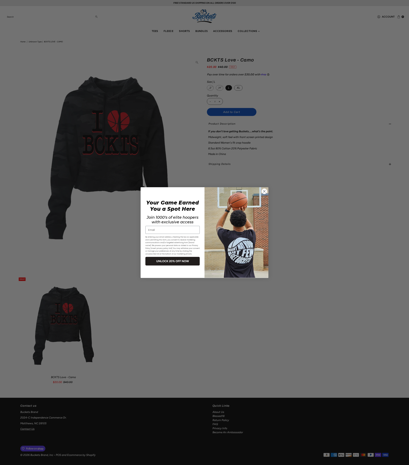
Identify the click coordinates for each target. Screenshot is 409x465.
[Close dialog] (264, 191)
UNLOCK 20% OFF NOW (172, 261)
